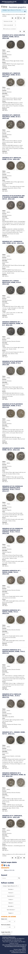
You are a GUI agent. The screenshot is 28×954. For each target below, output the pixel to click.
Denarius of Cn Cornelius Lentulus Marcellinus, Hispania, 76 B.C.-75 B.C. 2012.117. (12, 488)
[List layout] (20, 31)
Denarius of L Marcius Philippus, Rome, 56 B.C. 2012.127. (11, 74)
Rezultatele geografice (17, 7)
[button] (12, 18)
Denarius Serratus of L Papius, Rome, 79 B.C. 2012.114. (11, 611)
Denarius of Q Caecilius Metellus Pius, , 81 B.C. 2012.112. (11, 695)
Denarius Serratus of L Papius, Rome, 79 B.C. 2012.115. (11, 572)
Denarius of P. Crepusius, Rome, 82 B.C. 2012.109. (12, 816)
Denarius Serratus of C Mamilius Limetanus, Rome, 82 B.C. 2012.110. (14, 774)
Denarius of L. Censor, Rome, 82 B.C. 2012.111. (13, 733)
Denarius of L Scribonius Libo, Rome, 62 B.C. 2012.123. (13, 242)
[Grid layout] (24, 31)
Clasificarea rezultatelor (10, 29)
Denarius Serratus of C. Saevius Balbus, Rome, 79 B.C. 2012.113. (13, 651)
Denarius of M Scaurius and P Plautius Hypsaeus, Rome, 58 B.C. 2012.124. (13, 197)
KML (13, 870)
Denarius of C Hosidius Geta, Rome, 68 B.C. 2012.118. (13, 449)
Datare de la (4, 919)
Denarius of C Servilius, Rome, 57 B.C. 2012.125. (11, 158)
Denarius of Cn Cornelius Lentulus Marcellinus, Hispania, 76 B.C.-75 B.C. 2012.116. (12, 531)
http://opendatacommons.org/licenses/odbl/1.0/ (14, 944)
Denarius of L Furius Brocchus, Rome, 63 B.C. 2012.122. (11, 282)
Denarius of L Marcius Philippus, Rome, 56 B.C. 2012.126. (11, 116)
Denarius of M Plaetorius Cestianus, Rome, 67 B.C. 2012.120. (12, 362)
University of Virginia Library (8, 937)
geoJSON (9, 870)
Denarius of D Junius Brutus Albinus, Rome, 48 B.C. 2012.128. (13, 36)
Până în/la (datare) (5, 924)
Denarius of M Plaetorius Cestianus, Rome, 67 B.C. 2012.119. (12, 405)
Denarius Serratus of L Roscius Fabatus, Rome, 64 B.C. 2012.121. (12, 323)
